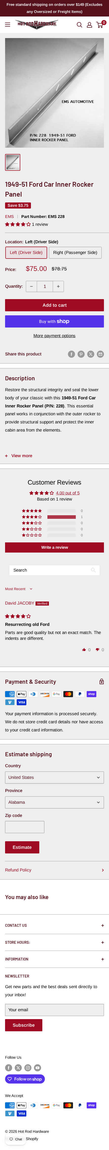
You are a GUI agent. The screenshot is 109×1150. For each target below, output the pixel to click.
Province (13, 790)
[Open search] (79, 25)
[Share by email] (100, 354)
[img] (18, 616)
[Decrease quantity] (31, 286)
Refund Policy (18, 870)
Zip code (13, 815)
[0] (100, 25)
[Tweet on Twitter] (90, 354)
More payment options (54, 335)
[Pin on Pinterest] (81, 354)
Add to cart (55, 305)
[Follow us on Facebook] (8, 1067)
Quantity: (14, 286)
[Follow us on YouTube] (37, 1067)
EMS (9, 216)
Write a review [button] (54, 547)
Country (13, 765)
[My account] (89, 25)
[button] (18, 224)
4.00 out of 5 (68, 493)
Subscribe (24, 1025)
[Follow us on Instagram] (27, 1067)
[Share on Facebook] (71, 354)
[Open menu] (7, 25)
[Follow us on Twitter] (18, 1067)
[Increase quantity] (58, 286)
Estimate (22, 847)
